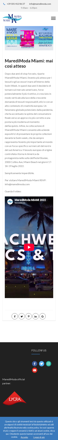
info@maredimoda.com (40, 3)
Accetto (24, 437)
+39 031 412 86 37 (16, 3)
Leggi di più (39, 437)
